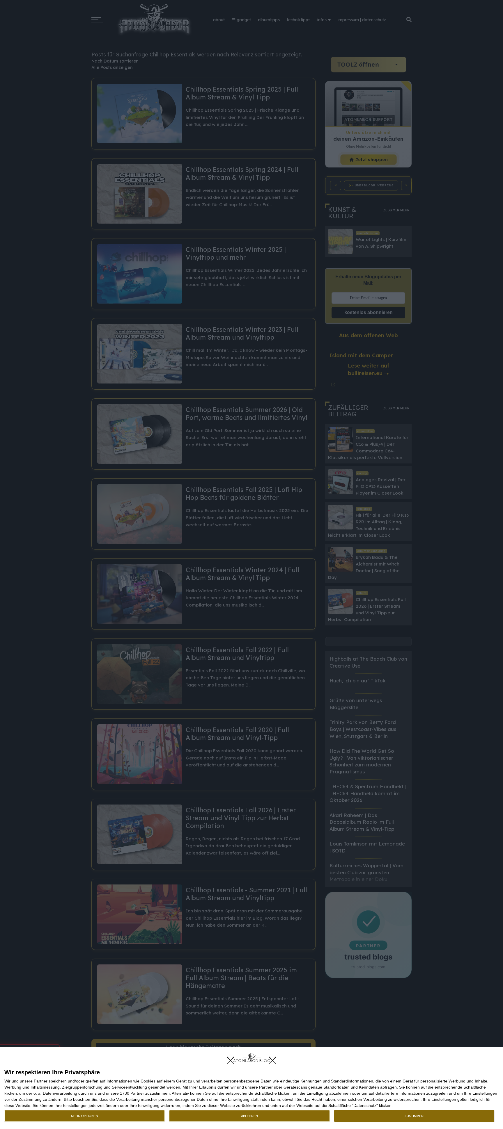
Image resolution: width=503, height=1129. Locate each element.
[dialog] (251, 1088)
